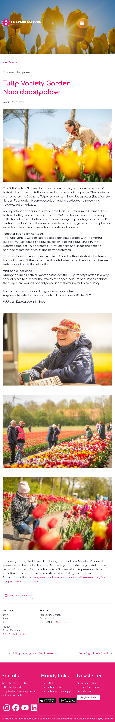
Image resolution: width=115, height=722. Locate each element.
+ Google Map (61, 622)
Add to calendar (18, 596)
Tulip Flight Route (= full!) (94, 653)
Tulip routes (55, 687)
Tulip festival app (59, 691)
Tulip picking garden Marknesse (32, 653)
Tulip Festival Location (15, 634)
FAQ (50, 683)
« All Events (10, 62)
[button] (82, 23)
